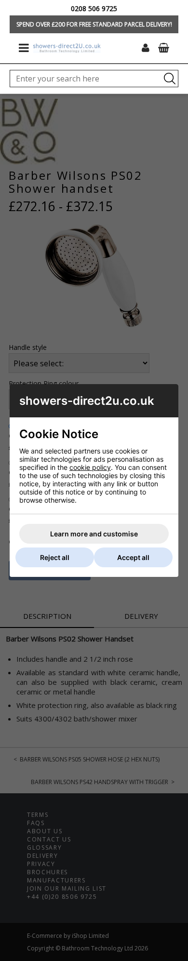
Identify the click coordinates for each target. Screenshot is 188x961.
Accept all (133, 557)
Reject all (54, 557)
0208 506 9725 (94, 8)
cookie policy (90, 467)
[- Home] (67, 48)
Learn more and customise (94, 534)
